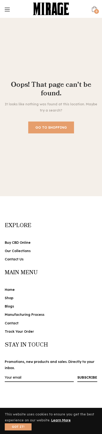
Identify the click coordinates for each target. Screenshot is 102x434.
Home (10, 290)
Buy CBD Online (18, 242)
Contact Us (14, 259)
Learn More (61, 420)
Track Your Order (19, 331)
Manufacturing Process (24, 314)
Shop (9, 298)
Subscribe (87, 377)
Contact (12, 323)
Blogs (9, 306)
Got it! (18, 427)
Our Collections (18, 251)
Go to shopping (51, 127)
